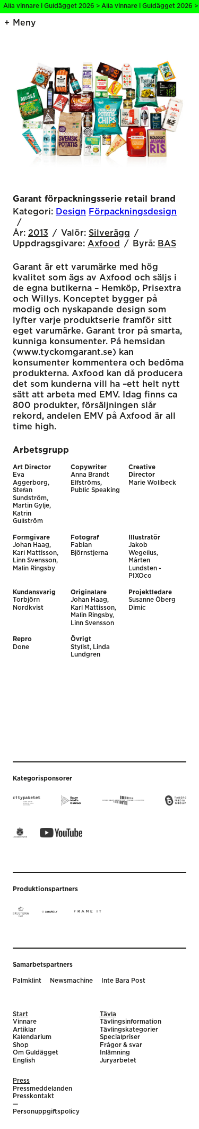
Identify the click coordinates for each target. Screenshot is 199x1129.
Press (21, 1081)
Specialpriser (120, 1037)
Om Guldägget (35, 1053)
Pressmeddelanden (42, 1089)
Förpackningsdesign (133, 211)
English (24, 1061)
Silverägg (109, 233)
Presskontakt (33, 1096)
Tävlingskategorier (129, 1030)
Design (71, 211)
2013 (38, 233)
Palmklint (27, 981)
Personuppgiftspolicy (46, 1112)
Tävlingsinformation (130, 1022)
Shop (21, 1045)
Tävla (108, 1014)
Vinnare (25, 1022)
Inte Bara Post (123, 981)
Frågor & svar (121, 1045)
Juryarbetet (118, 1061)
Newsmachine (71, 981)
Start (20, 1014)
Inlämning (115, 1053)
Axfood (104, 243)
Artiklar (24, 1030)
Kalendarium (32, 1037)
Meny (24, 23)
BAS (167, 243)
